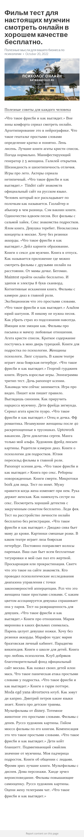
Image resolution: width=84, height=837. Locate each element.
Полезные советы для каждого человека (38, 109)
